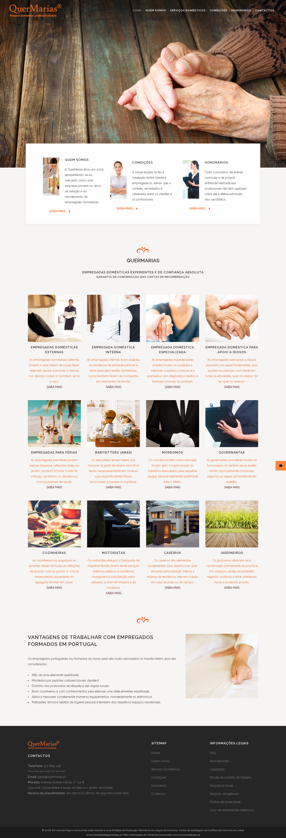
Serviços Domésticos (165, 769)
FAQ (213, 753)
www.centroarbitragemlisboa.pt (104, 834)
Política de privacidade (225, 802)
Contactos (158, 793)
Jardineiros (231, 553)
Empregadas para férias (54, 452)
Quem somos (160, 761)
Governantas (232, 452)
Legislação (217, 769)
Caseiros (172, 553)
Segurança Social (221, 785)
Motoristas (113, 553)
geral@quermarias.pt (52, 777)
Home (155, 753)
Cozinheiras (54, 553)
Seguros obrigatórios (224, 793)
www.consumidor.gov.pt (186, 834)
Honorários (158, 785)
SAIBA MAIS (54, 387)
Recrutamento (219, 761)
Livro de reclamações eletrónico (232, 810)
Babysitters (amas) (113, 452)
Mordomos (172, 452)
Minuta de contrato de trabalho (231, 777)
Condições (158, 777)
